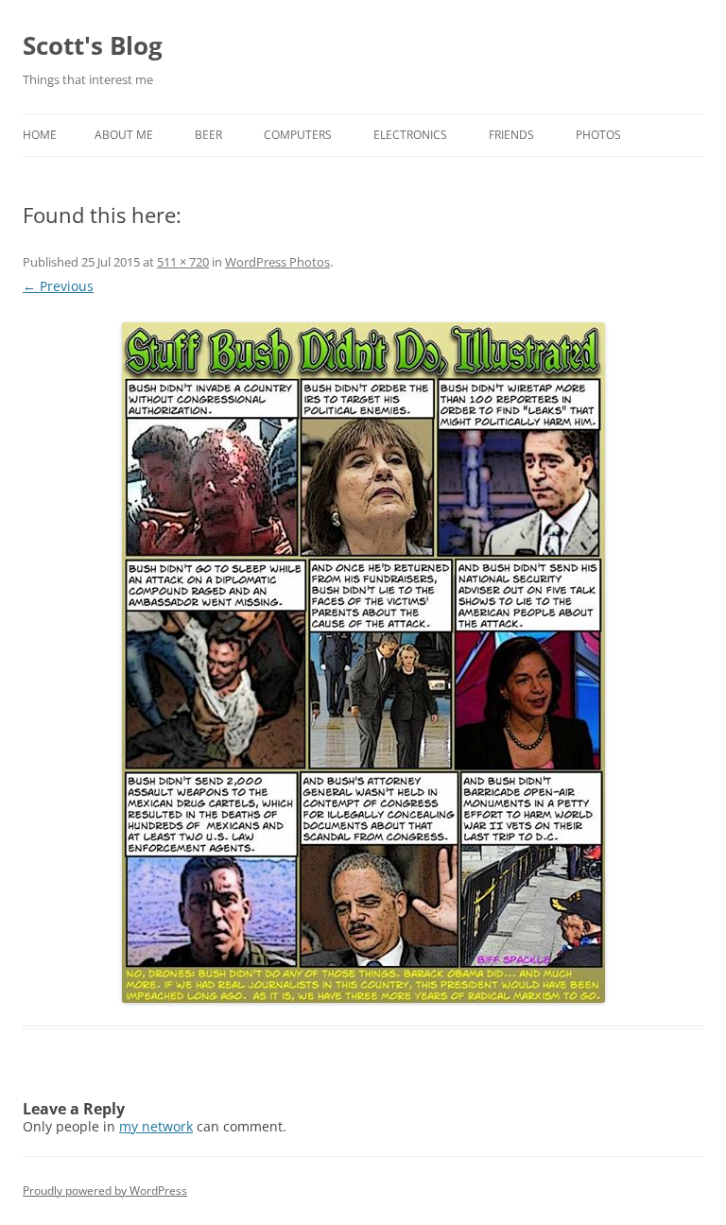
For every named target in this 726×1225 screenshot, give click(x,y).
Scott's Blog (93, 45)
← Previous (58, 286)
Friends (511, 135)
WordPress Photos (277, 261)
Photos (598, 135)
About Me (124, 135)
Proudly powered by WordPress (105, 1190)
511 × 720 (183, 261)
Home (40, 135)
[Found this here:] (363, 662)
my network (156, 1126)
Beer (208, 135)
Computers (298, 135)
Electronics (410, 135)
